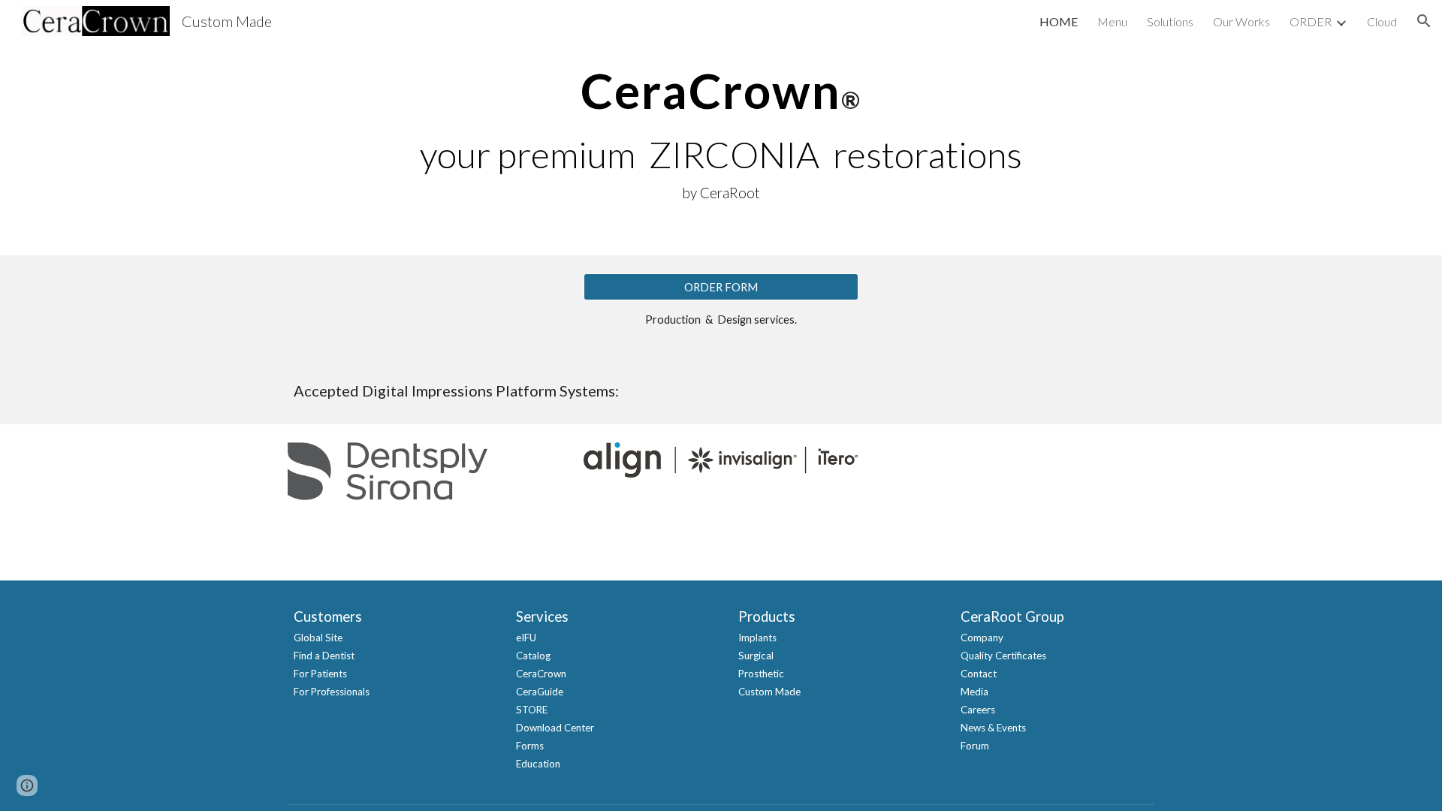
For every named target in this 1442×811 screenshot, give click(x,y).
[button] (1424, 21)
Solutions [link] (1170, 21)
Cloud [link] (1382, 21)
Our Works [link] (1241, 21)
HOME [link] (1058, 21)
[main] (721, 128)
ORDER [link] (1311, 21)
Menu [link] (1112, 21)
